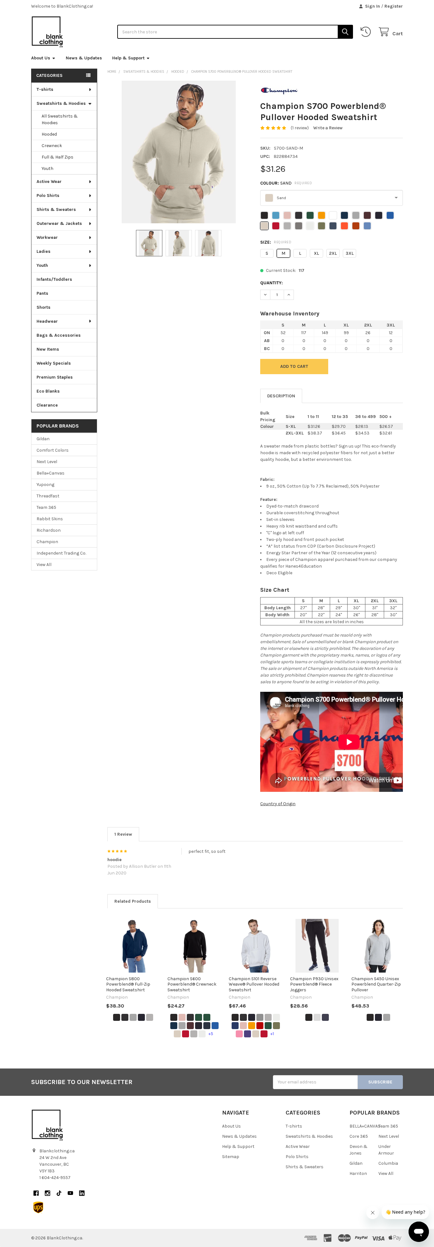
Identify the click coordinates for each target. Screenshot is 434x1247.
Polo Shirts (48, 195)
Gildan (43, 439)
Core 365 (358, 1136)
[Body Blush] (182, 1017)
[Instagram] (47, 1193)
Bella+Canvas (50, 473)
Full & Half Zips (57, 157)
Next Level (47, 461)
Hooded (49, 134)
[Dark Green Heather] (207, 1017)
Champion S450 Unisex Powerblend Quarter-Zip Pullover (376, 984)
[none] (178, 152)
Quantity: (271, 283)
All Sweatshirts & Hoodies (60, 119)
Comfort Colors (53, 450)
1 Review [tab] (123, 834)
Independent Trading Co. (61, 553)
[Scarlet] (185, 1034)
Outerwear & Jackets (59, 223)
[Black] (116, 1017)
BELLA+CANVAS (364, 1126)
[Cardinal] (260, 1025)
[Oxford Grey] (260, 1017)
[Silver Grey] (149, 1017)
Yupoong (45, 484)
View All (44, 564)
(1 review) (300, 128)
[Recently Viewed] (367, 32)
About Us (40, 58)
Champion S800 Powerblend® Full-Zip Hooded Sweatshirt (128, 984)
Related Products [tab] (132, 901)
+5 (210, 1033)
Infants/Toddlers (54, 279)
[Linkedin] (82, 1193)
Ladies (44, 251)
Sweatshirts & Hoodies (61, 103)
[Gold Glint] (215, 1017)
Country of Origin (277, 803)
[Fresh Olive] (276, 1025)
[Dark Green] (198, 1017)
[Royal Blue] (215, 1025)
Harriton (358, 1173)
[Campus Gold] (251, 1025)
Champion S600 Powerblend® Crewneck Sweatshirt (191, 984)
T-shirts (45, 89)
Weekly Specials (54, 363)
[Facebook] (36, 1193)
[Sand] (177, 1034)
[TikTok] (59, 1193)
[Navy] (141, 1017)
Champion (47, 541)
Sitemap (230, 1156)
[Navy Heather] (207, 1025)
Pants (42, 293)
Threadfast (48, 496)
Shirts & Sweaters (56, 209)
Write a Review (327, 128)
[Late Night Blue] (174, 1025)
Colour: (286, 183)
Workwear (47, 237)
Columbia (388, 1163)
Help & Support (128, 58)
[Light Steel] (133, 1017)
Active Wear (49, 181)
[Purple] (247, 1034)
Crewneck (52, 145)
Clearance (47, 405)
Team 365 (46, 507)
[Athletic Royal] (235, 1025)
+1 (272, 1033)
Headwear (47, 321)
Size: (275, 242)
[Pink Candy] (239, 1034)
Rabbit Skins (50, 519)
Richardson (49, 530)
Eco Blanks (48, 391)
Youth (47, 168)
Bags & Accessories (59, 335)
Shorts (44, 307)
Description (281, 396)
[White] (202, 1034)
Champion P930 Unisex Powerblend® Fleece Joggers (314, 984)
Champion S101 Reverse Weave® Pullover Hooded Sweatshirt (254, 984)
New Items (48, 349)
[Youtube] (70, 1193)
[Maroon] (190, 1025)
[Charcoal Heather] (125, 1017)
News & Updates (84, 58)
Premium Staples (55, 377)
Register (393, 6)
